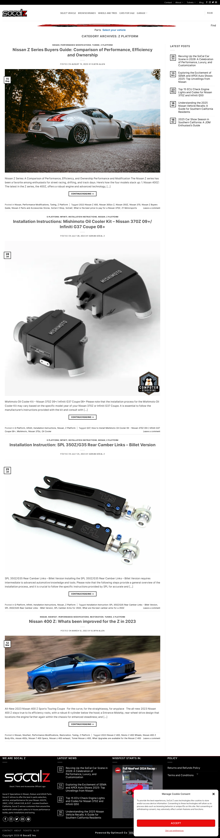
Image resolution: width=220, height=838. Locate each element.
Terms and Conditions (180, 775)
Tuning (95, 45)
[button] (213, 794)
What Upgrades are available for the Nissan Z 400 (116, 738)
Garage (141, 13)
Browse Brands (87, 13)
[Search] (56, 13)
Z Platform (107, 45)
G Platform (53, 217)
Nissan (55, 45)
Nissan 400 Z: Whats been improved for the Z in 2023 (82, 621)
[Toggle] (197, 774)
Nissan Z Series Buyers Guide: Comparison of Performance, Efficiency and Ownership (83, 52)
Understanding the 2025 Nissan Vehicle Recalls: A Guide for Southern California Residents (195, 107)
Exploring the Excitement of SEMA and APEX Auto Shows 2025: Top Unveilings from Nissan (195, 77)
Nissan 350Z (122, 204)
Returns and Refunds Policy (183, 767)
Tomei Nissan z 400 (81, 738)
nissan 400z (21, 738)
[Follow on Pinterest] (28, 819)
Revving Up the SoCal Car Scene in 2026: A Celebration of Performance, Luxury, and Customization (195, 61)
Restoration (97, 617)
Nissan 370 (134, 204)
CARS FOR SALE (126, 13)
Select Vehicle (68, 13)
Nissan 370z (34, 431)
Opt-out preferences (174, 830)
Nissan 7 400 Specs (38, 738)
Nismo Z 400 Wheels (131, 735)
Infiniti (63, 217)
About (178, 2)
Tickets (190, 2)
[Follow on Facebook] (207, 2)
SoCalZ (69, 208)
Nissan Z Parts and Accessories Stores (31, 208)
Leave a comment (151, 208)
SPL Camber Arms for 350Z (67, 608)
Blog (201, 2)
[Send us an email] (216, 2)
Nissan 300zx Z (107, 204)
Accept (176, 823)
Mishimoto (22, 431)
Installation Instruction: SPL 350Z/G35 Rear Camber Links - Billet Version (122, 605)
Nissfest (52, 617)
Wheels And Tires (107, 13)
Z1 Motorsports (129, 208)
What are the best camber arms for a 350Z (103, 608)
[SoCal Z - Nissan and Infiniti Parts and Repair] (14, 13)
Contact (168, 2)
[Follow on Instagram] (210, 2)
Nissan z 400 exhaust (59, 738)
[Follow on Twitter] (213, 2)
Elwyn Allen (98, 64)
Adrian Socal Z (97, 236)
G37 (88, 428)
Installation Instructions (82, 217)
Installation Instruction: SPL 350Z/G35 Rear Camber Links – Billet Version (83, 444)
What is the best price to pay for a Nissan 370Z (97, 208)
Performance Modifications (76, 45)
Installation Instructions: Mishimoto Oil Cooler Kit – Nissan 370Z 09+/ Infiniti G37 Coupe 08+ (82, 224)
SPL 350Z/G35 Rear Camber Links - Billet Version (29, 608)
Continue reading (82, 194)
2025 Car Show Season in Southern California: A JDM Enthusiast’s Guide (194, 122)
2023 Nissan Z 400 (88, 204)
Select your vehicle (114, 29)
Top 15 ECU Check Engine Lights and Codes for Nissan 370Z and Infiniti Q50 (195, 92)
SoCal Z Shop (57, 208)
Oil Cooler (46, 431)
